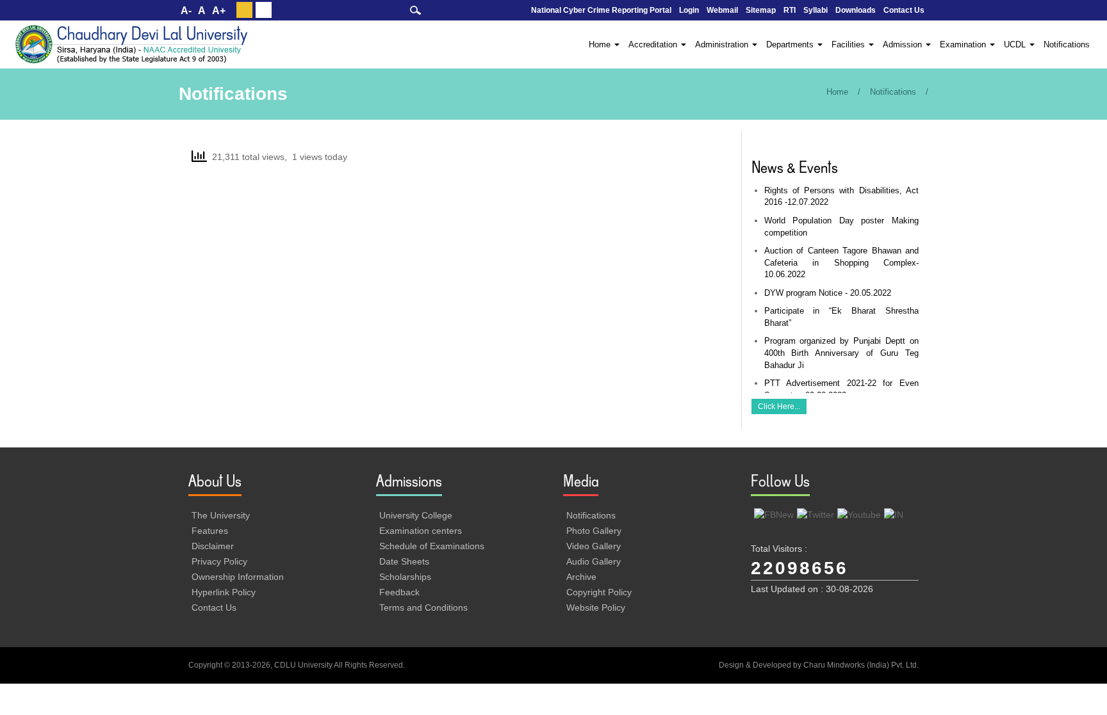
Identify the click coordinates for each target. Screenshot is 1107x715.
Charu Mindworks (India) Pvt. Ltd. (861, 665)
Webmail (722, 10)
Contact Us (903, 10)
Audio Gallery (593, 561)
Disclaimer (213, 546)
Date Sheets (404, 561)
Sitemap (761, 10)
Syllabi (815, 10)
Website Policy (595, 607)
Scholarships (405, 577)
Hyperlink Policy (224, 592)
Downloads (855, 10)
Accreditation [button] (654, 44)
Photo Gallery (593, 531)
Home (837, 92)
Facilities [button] (849, 44)
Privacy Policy (219, 561)
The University (221, 515)
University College (415, 515)
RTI (789, 10)
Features (210, 531)
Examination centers (420, 531)
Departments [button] (791, 44)
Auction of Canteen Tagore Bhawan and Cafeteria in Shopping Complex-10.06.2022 (841, 262)
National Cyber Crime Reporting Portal (601, 10)
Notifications (1067, 44)
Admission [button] (903, 44)
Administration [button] (723, 44)
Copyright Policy (599, 592)
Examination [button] (964, 44)
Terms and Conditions (423, 607)
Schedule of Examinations (431, 546)
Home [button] (601, 44)
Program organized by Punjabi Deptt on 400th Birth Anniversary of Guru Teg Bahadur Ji (841, 352)
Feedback (399, 592)
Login (689, 10)
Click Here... (779, 406)
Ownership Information (238, 577)
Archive (581, 577)
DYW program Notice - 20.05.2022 (827, 293)
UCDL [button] (1016, 44)
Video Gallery (593, 546)
